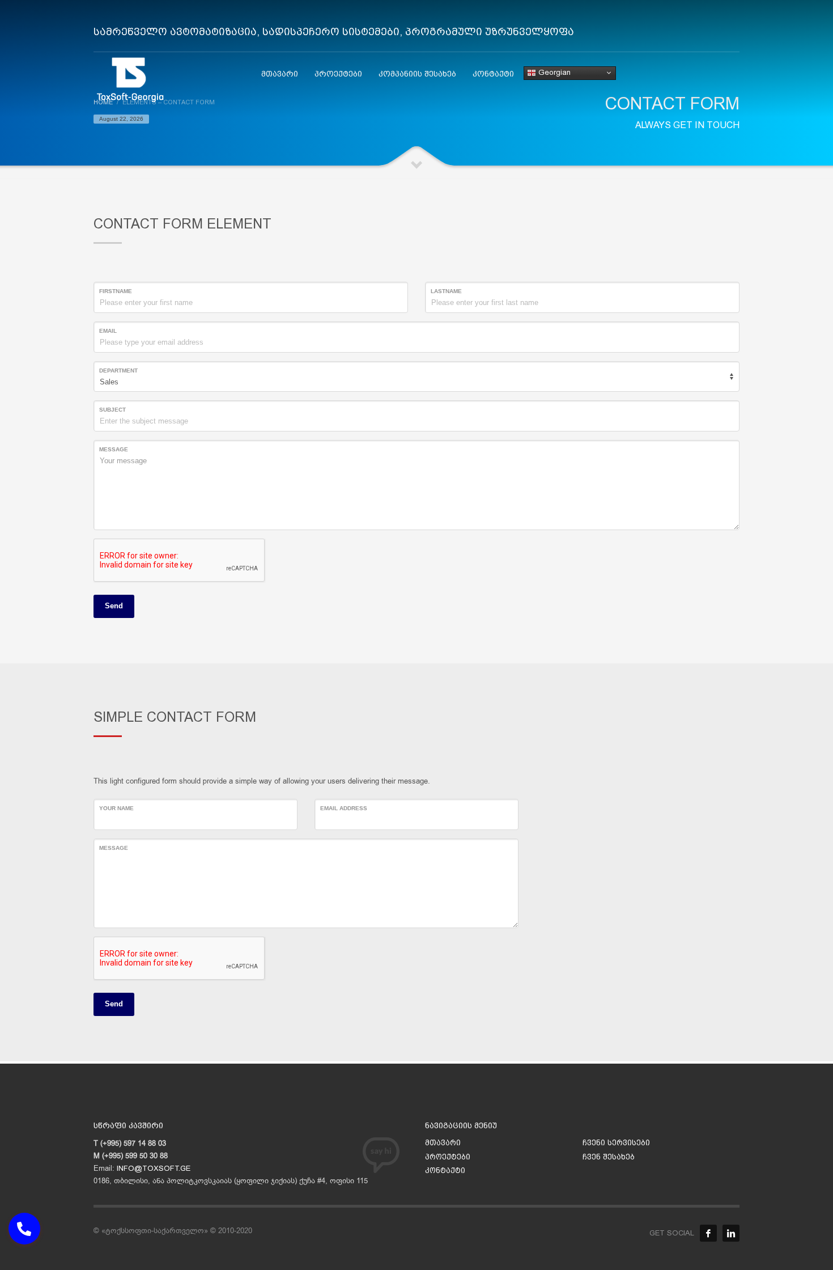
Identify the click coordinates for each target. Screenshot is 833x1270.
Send (114, 606)
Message (113, 449)
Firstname (115, 291)
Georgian (553, 72)
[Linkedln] (731, 1233)
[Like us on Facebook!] (708, 1233)
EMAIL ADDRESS (343, 808)
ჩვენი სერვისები (616, 1142)
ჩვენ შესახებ (609, 1157)
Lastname (446, 291)
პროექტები (447, 1157)
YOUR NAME (116, 808)
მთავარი (443, 1142)
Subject (112, 410)
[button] (24, 1228)
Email (108, 331)
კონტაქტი (445, 1170)
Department (118, 370)
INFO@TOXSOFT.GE (153, 1168)
